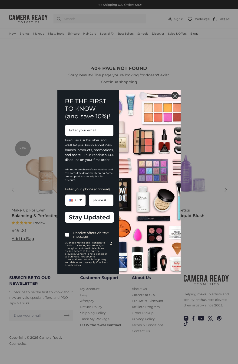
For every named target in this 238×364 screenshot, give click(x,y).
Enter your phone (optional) (87, 189)
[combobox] (75, 200)
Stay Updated (89, 217)
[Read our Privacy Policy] (111, 243)
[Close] (175, 95)
